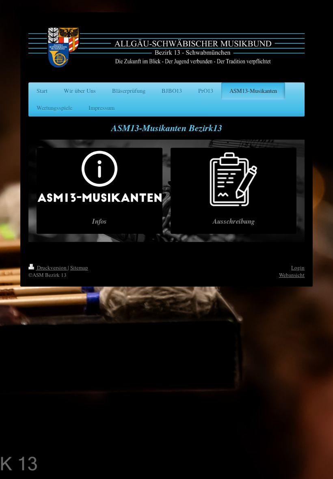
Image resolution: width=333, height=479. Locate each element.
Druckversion (52, 267)
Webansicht (292, 274)
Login (298, 267)
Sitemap (79, 267)
